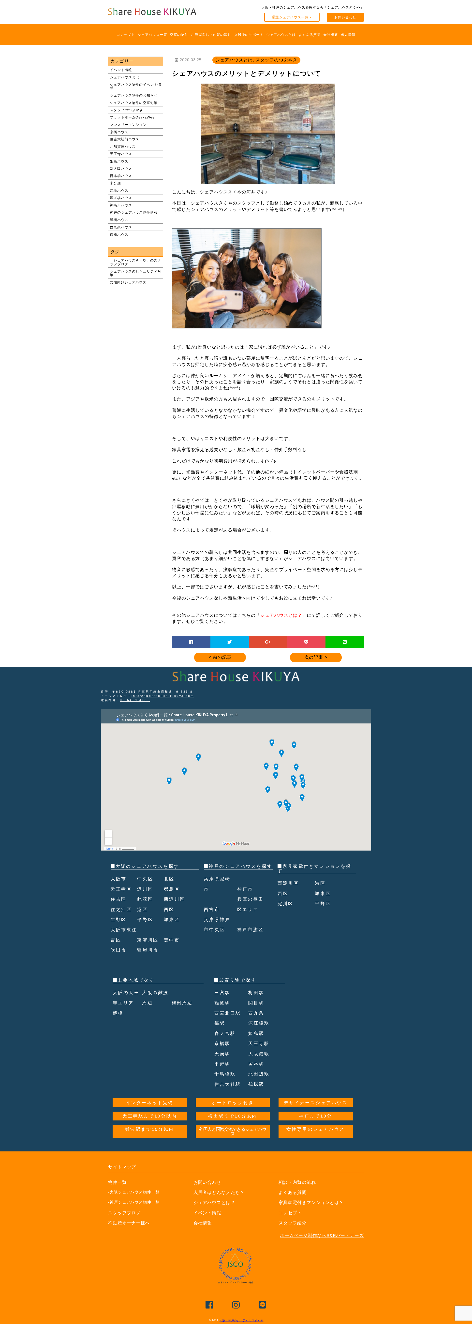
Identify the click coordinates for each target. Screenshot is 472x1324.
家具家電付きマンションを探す (314, 868)
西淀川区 (174, 899)
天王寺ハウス (121, 154)
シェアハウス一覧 (152, 35)
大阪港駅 (258, 1053)
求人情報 (348, 35)
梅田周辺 (182, 1002)
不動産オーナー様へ (129, 1223)
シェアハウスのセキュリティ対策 (135, 273)
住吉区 (119, 899)
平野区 (145, 919)
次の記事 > (315, 657)
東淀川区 (147, 940)
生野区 (119, 919)
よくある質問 (309, 35)
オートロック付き (232, 1102)
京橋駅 (222, 1043)
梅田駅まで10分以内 (232, 1116)
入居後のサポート (249, 35)
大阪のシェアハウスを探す (147, 866)
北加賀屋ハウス (122, 146)
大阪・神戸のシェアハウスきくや (242, 1320)
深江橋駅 (258, 1023)
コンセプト (126, 35)
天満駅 (222, 1053)
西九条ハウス (121, 227)
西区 (169, 909)
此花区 (145, 899)
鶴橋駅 (256, 1084)
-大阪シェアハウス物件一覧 (134, 1192)
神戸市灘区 (250, 929)
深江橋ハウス (121, 198)
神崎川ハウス (121, 205)
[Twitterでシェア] (229, 642)
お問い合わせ (345, 17)
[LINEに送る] (345, 642)
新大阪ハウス (121, 169)
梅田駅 (256, 992)
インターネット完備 (150, 1102)
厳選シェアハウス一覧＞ (292, 17)
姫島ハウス (119, 161)
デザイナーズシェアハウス (315, 1102)
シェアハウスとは (280, 35)
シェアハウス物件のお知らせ (134, 95)
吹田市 (119, 950)
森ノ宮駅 (225, 1033)
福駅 (219, 1023)
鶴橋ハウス (119, 234)
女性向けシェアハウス (128, 282)
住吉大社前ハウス (124, 139)
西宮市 (212, 909)
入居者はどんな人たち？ (219, 1192)
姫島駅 (256, 1033)
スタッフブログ (124, 1212)
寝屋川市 (147, 950)
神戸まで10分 (315, 1116)
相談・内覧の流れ (297, 1182)
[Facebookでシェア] (191, 642)
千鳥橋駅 (225, 1074)
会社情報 (202, 1223)
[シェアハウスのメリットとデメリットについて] (268, 181)
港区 (142, 909)
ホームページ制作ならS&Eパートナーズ (322, 1235)
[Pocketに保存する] (306, 642)
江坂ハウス (119, 190)
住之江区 (121, 909)
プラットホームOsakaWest (132, 117)
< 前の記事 (219, 657)
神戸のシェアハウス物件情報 (134, 212)
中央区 (145, 878)
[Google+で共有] (268, 642)
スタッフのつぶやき (126, 110)
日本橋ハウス (121, 176)
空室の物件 (179, 35)
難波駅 (222, 1002)
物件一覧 (117, 1182)
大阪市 (119, 878)
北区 (169, 878)
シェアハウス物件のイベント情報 (135, 86)
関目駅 (256, 1002)
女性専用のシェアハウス (315, 1129)
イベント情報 (121, 70)
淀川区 (145, 889)
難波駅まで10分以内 (149, 1129)
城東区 (172, 919)
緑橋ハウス (119, 220)
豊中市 (172, 940)
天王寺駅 (258, 1043)
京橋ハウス (119, 132)
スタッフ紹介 (292, 1223)
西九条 (256, 1013)
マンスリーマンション (128, 125)
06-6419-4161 (135, 700)
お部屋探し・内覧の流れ (211, 35)
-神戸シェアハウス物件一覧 (134, 1202)
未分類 (115, 183)
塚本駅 (256, 1063)
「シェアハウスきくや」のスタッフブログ (135, 262)
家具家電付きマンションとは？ (311, 1202)
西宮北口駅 (227, 1013)
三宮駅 (222, 992)
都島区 (172, 889)
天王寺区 (121, 889)
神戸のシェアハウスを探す (240, 866)
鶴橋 (118, 1013)
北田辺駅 (258, 1074)
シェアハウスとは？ (281, 615)
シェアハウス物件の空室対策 (134, 103)
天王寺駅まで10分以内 (149, 1116)
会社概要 (330, 35)
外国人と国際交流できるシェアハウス (232, 1131)
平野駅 (222, 1063)
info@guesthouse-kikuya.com (163, 696)
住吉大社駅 (227, 1084)
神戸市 (245, 889)
